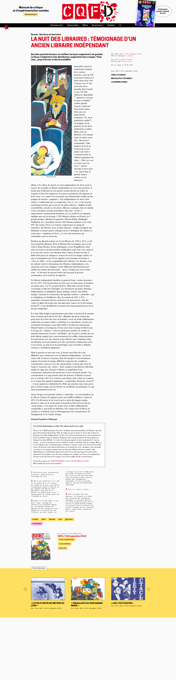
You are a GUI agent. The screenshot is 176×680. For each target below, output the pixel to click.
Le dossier (129, 56)
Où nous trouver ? (97, 25)
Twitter (44, 519)
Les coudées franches (80, 489)
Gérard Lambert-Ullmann (123, 59)
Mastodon (52, 519)
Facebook (35, 519)
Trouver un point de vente (66, 539)
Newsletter (111, 25)
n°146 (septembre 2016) (72, 536)
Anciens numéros (72, 25)
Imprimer (70, 519)
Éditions (85, 25)
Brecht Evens (127, 61)
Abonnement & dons (31, 14)
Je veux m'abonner (64, 544)
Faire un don (62, 548)
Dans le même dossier (39, 568)
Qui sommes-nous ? (57, 25)
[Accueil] (88, 11)
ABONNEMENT (58, 461)
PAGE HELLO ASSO (80, 461)
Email (60, 519)
